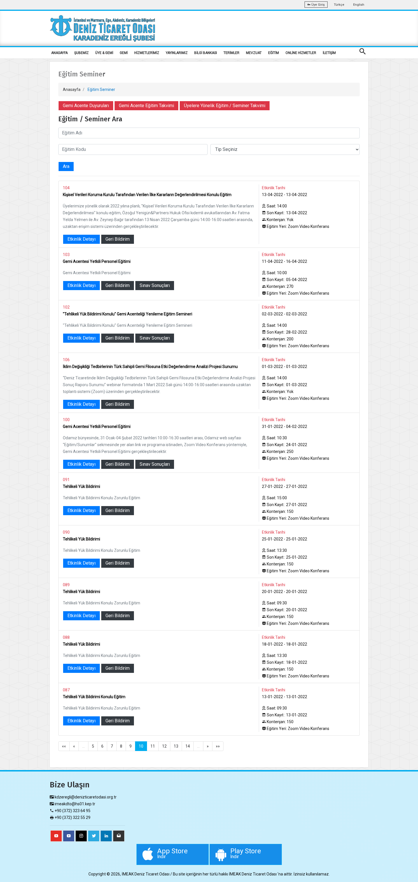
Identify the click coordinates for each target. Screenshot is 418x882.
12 (164, 746)
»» (218, 746)
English (358, 5)
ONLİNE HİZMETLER (300, 53)
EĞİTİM (273, 53)
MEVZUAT (254, 53)
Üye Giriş (318, 5)
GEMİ (124, 53)
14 (187, 746)
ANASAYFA (59, 53)
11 (152, 746)
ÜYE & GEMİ (104, 53)
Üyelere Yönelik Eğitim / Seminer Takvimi (224, 105)
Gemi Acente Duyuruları (86, 105)
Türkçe (339, 5)
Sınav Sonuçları (155, 285)
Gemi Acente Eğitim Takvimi (146, 105)
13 (176, 746)
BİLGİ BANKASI (205, 53)
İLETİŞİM (329, 53)
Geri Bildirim (117, 239)
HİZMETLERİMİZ (146, 53)
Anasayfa (71, 89)
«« (64, 746)
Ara (66, 166)
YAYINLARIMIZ (177, 53)
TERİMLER (231, 53)
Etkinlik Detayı (81, 239)
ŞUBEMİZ (81, 53)
